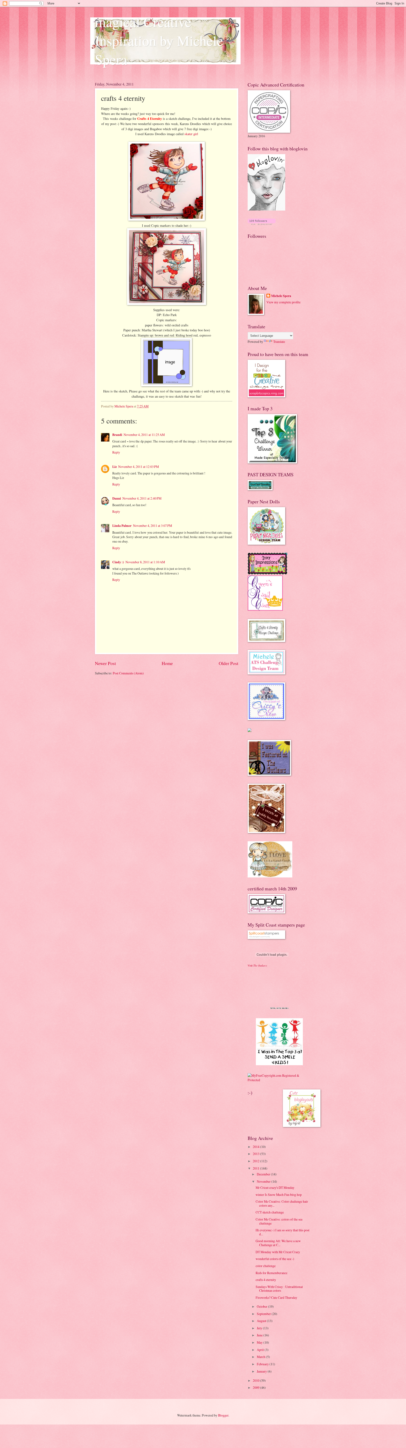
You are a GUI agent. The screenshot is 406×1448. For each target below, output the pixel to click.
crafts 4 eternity (266, 1279)
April (261, 1349)
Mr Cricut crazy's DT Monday (275, 1187)
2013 (256, 1153)
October (262, 1306)
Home (167, 663)
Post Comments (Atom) (128, 673)
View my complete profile (283, 302)
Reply (116, 452)
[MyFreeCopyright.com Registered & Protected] (279, 1080)
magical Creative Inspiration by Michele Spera (159, 40)
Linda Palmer (122, 525)
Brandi (117, 434)
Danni (116, 498)
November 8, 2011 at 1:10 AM (145, 562)
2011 (256, 1168)
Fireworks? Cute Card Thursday (276, 1297)
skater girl (191, 134)
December (264, 1174)
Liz (114, 466)
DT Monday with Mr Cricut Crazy (278, 1252)
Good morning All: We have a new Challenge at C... (278, 1243)
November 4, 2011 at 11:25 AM (144, 434)
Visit (257, 965)
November (264, 1181)
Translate (279, 341)
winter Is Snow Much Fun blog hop (279, 1194)
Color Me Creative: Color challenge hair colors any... (282, 1203)
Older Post (228, 663)
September (264, 1313)
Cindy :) (118, 562)
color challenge (266, 1266)
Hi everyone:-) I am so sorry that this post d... (282, 1232)
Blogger (223, 1415)
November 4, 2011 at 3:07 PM (152, 525)
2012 (256, 1161)
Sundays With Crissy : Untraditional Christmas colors (279, 1288)
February (263, 1364)
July (260, 1328)
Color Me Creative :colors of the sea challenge (279, 1221)
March (261, 1356)
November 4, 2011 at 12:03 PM (138, 466)
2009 (256, 1387)
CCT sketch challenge (270, 1212)
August (262, 1321)
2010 (256, 1380)
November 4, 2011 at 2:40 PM (141, 498)
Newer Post (105, 663)
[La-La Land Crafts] (270, 876)
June (260, 1335)
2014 (256, 1146)
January (262, 1371)
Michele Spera (281, 296)
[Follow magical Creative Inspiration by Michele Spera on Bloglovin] (266, 209)
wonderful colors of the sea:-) (275, 1258)
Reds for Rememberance (271, 1273)
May (260, 1342)
